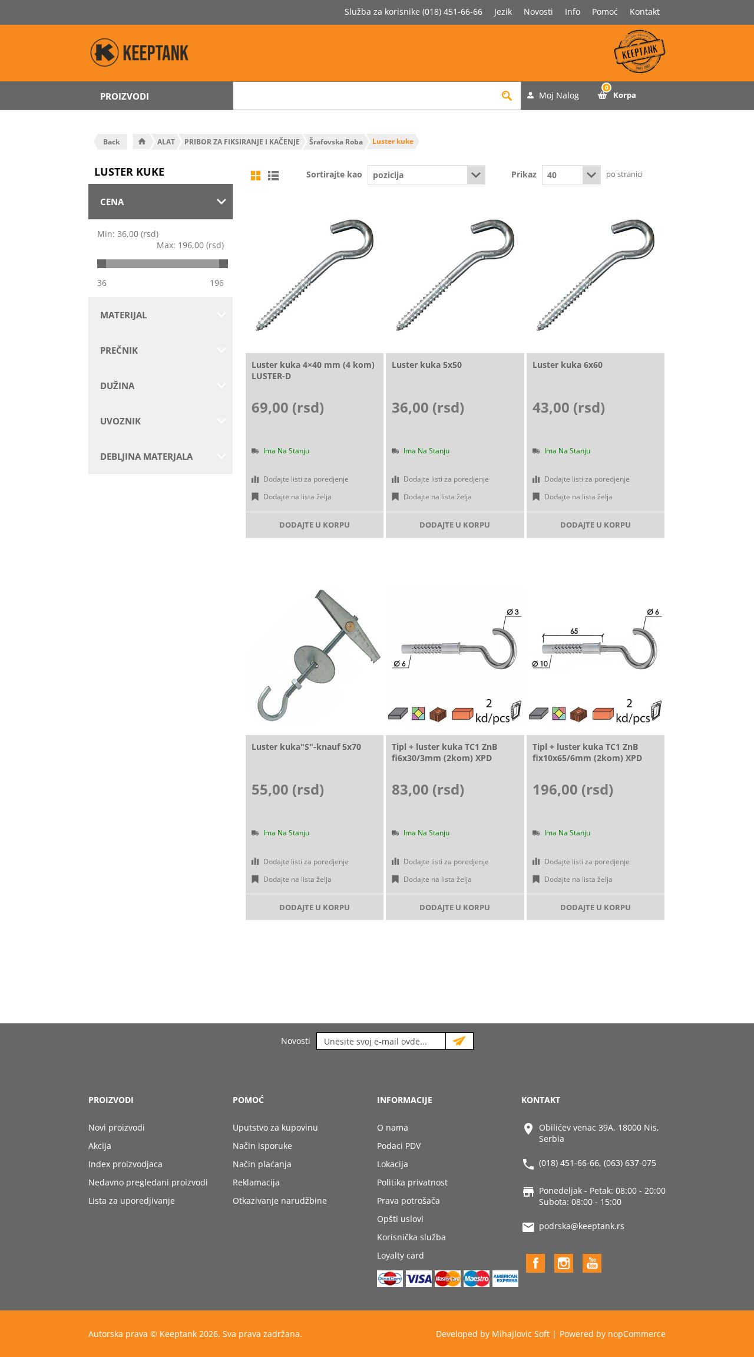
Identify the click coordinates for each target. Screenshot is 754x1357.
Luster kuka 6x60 (568, 364)
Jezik (503, 11)
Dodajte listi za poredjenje (306, 479)
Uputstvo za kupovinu (275, 1127)
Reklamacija (256, 1182)
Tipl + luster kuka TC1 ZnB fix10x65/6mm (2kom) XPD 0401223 (587, 758)
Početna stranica (142, 141)
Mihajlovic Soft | (524, 1333)
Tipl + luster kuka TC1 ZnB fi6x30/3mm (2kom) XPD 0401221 (444, 758)
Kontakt (645, 11)
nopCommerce (637, 1333)
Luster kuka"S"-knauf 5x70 (306, 746)
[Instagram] (563, 1263)
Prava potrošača (408, 1200)
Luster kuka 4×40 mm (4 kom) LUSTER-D (313, 370)
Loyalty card (400, 1255)
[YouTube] (592, 1263)
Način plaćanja (262, 1164)
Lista (273, 175)
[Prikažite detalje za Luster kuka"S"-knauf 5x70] (314, 657)
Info (572, 11)
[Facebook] (535, 1263)
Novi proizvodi (116, 1127)
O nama (392, 1127)
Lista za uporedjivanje (131, 1200)
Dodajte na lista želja (297, 497)
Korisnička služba (411, 1237)
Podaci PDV (399, 1145)
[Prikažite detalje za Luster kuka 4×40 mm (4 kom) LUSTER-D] (314, 275)
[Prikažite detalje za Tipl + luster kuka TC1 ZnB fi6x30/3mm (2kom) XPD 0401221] (455, 657)
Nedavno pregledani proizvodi (148, 1182)
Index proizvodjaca (125, 1164)
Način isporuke (262, 1145)
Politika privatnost (412, 1182)
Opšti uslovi (400, 1218)
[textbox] (363, 96)
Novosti (538, 11)
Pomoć (605, 11)
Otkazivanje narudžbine (280, 1200)
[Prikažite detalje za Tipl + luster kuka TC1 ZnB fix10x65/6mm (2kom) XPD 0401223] (595, 657)
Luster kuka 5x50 (427, 364)
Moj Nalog (559, 95)
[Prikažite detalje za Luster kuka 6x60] (595, 275)
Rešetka (255, 175)
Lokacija (392, 1164)
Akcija (99, 1145)
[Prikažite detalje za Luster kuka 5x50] (455, 275)
